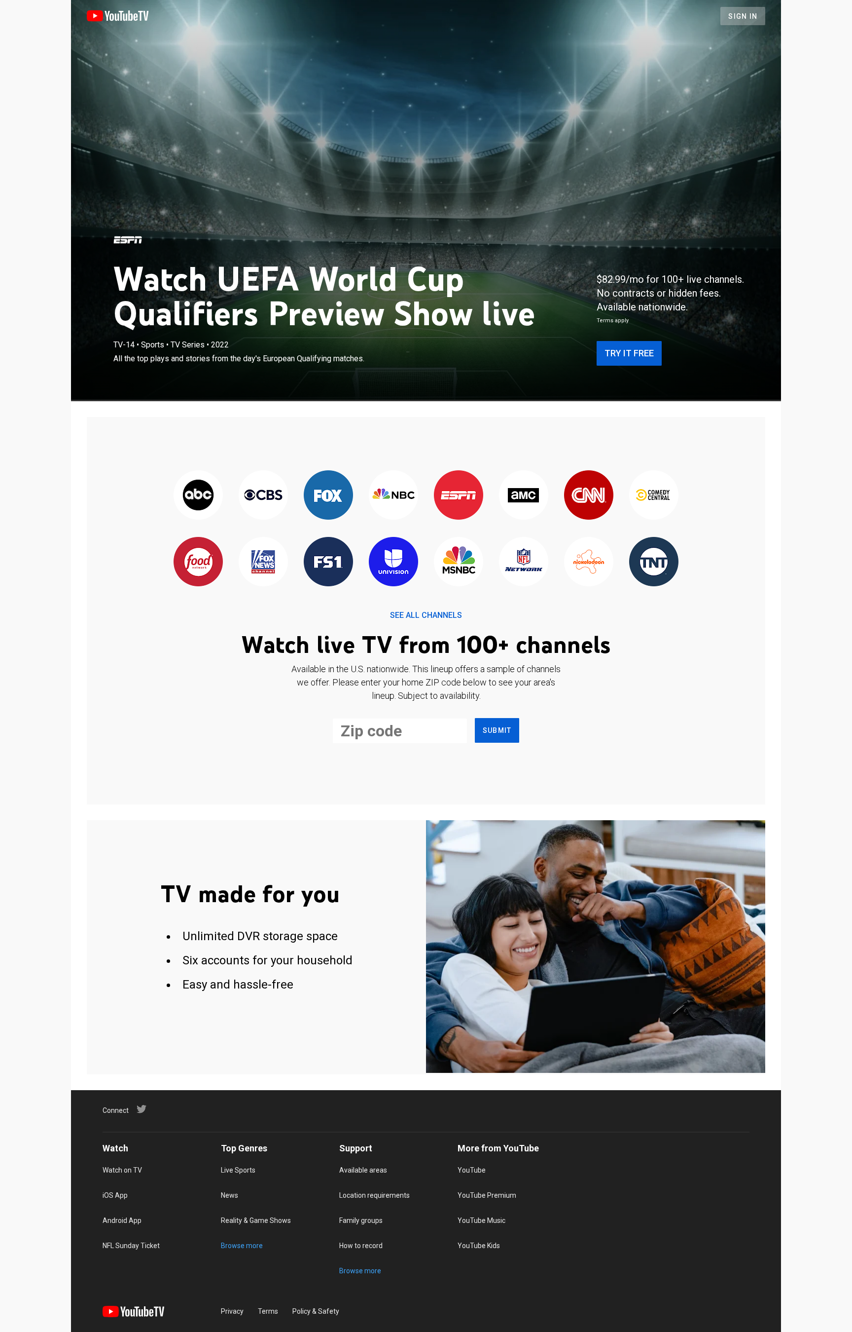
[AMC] (523, 495)
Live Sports (238, 1170)
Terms (268, 1311)
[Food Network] (198, 562)
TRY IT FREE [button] (629, 353)
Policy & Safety (315, 1311)
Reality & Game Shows (256, 1220)
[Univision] (393, 562)
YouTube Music (481, 1220)
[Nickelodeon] (588, 562)
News (229, 1195)
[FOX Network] (328, 495)
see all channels (426, 615)
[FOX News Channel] (263, 562)
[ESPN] (127, 240)
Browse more (242, 1246)
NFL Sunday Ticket (131, 1246)
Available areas (363, 1170)
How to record (361, 1246)
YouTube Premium (487, 1195)
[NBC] (393, 495)
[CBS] (263, 495)
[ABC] (198, 495)
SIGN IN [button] (742, 16)
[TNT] (653, 562)
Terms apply (613, 320)
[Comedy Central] (653, 495)
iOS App (115, 1195)
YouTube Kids (479, 1246)
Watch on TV (122, 1170)
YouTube (472, 1170)
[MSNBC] (458, 562)
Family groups (361, 1220)
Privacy (232, 1311)
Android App (122, 1220)
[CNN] (588, 495)
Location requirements (374, 1195)
